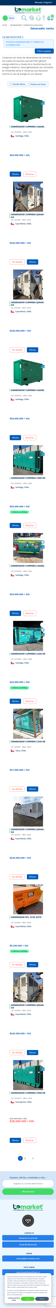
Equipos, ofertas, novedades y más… (28, 1177)
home (4, 25)
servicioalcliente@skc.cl (28, 1272)
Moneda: (39, 2)
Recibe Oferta (19, 84)
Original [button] (43, 2)
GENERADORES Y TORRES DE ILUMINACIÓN (26, 25)
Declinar (42, 1299)
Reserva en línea (38, 84)
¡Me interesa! (28, 1191)
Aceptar (28, 1299)
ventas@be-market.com (28, 1258)
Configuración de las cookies (14, 1299)
